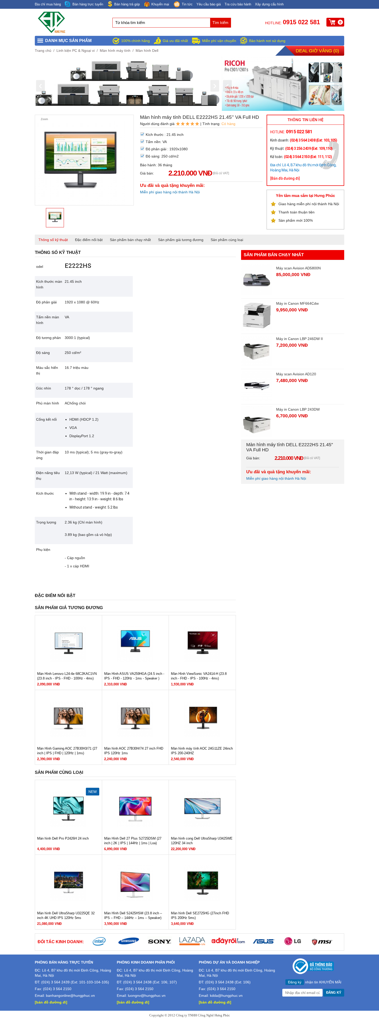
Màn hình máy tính (115, 50)
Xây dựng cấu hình (269, 4)
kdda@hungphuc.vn (226, 995)
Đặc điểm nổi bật (89, 240)
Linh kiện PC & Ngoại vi (75, 50)
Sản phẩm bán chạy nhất (130, 240)
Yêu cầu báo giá (208, 4)
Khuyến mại (160, 4)
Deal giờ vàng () (317, 50)
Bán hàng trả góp (127, 4)
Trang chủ (43, 50)
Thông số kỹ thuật (53, 240)
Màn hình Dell (147, 50)
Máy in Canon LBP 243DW (298, 409)
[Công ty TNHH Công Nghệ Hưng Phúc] (51, 32)
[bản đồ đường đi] (51, 1002)
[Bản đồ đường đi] (285, 178)
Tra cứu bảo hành (238, 4)
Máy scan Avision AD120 (296, 374)
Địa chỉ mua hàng (48, 4)
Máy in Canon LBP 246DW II (299, 339)
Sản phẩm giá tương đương (180, 240)
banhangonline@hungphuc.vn (70, 995)
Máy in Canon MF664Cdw (297, 303)
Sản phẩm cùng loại (227, 240)
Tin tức (187, 4)
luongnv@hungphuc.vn (147, 995)
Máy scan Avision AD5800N (298, 268)
